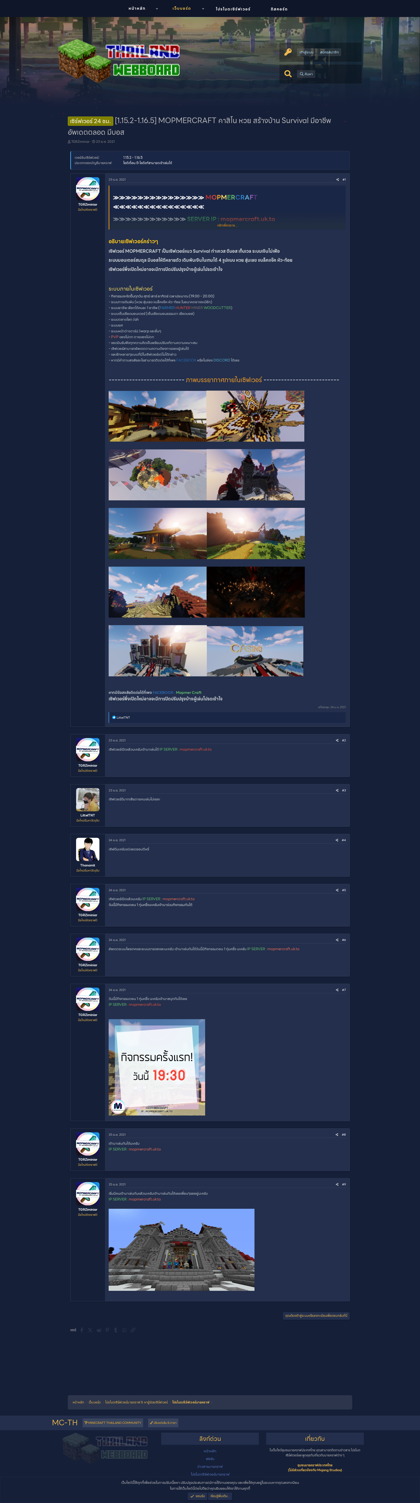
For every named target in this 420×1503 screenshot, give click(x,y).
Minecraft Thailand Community (114, 1422)
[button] (156, 9)
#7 (344, 990)
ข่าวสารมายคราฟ (210, 1466)
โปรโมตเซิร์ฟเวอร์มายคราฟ (210, 1474)
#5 (344, 890)
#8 (344, 1134)
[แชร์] (338, 179)
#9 (344, 1184)
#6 (344, 940)
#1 (344, 179)
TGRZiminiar (80, 141)
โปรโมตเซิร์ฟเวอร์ (233, 9)
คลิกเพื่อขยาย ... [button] (227, 225)
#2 (344, 740)
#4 (344, 840)
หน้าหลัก (137, 8)
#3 (344, 790)
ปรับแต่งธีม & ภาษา (164, 1422)
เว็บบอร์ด (182, 8)
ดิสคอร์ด (279, 9)
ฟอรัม (210, 1459)
